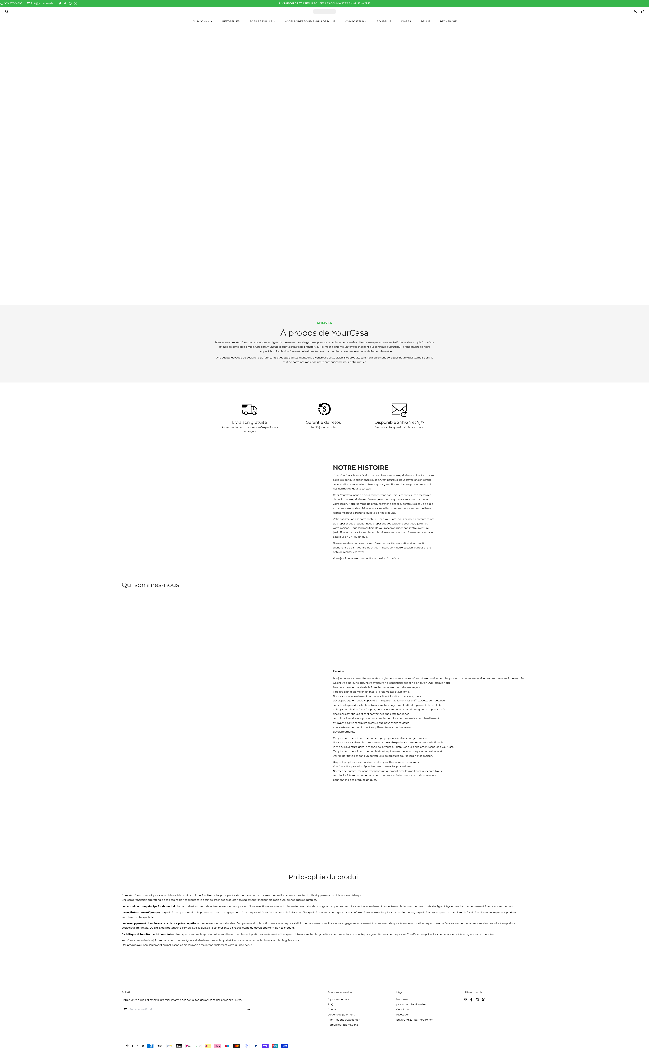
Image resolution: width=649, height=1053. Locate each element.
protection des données (411, 1004)
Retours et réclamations (343, 1024)
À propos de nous (339, 999)
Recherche (448, 21)
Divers (406, 21)
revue (425, 21)
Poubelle (384, 21)
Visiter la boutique (325, 174)
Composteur (354, 21)
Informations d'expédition (344, 1019)
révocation (403, 1014)
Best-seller (231, 21)
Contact (333, 1009)
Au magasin (201, 21)
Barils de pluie (261, 21)
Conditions (403, 1009)
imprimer (402, 999)
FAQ (330, 1004)
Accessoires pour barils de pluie (310, 21)
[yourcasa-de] (324, 11)
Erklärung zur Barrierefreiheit (414, 1019)
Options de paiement (341, 1014)
